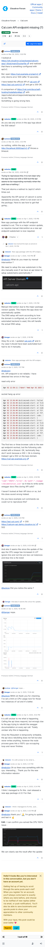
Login (16, 928)
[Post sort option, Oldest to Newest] (5, 43)
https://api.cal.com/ (10, 521)
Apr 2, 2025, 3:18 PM (32, 477)
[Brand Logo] (5, 8)
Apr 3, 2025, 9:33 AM (26, 545)
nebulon (7, 119)
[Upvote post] (38, 112)
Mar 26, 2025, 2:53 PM (17, 142)
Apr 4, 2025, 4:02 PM (32, 715)
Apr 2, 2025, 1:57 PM (16, 367)
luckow (7, 51)
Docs (33, 13)
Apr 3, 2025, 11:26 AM (26, 692)
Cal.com (15, 32)
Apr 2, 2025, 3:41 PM (16, 518)
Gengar (7, 256)
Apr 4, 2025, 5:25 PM (26, 811)
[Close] (40, 875)
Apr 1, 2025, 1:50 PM (25, 256)
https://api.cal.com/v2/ (11, 84)
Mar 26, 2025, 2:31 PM (32, 119)
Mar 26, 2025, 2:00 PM (17, 54)
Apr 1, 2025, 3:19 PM (25, 337)
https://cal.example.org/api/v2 (24, 74)
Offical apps (35, 4)
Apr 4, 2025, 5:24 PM (32, 786)
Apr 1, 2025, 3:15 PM (31, 303)
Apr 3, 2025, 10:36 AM (17, 609)
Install (40, 13)
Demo (38, 10)
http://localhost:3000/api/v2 (14, 148)
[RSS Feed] (29, 36)
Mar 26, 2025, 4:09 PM (17, 172)
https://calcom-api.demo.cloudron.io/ (18, 524)
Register (8, 928)
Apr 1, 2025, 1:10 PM (31, 219)
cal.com (33, 81)
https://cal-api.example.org (13, 459)
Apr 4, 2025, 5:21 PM (25, 764)
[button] (3, 943)
